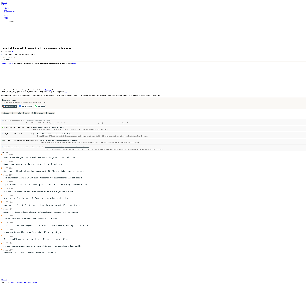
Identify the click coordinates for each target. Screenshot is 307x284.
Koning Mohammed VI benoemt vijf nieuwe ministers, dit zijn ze (54, 134)
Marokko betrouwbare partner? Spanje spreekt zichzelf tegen (30, 218)
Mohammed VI (7, 113)
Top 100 (6, 18)
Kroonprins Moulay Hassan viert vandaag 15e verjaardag (49, 127)
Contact (12, 282)
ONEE (65, 92)
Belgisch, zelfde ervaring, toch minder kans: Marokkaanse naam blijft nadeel (37, 239)
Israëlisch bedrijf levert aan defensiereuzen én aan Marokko (29, 252)
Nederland (6, 8)
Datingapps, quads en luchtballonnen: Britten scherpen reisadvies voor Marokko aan (40, 212)
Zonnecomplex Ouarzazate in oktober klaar (38, 120)
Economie (6, 15)
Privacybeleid (27, 282)
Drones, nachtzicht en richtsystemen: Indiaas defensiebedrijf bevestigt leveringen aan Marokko (45, 225)
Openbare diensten (22, 113)
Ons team (34, 282)
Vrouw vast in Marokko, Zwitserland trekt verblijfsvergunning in (32, 232)
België (5, 10)
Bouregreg (48, 90)
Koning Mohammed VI (7, 63)
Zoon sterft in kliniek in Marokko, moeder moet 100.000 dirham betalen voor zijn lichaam (43, 171)
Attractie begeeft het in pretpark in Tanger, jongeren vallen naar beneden (35, 198)
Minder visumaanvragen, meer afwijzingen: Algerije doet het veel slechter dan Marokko (42, 246)
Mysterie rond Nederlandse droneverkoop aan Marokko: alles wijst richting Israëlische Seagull (45, 184)
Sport (5, 13)
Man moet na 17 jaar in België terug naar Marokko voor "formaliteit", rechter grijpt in (41, 205)
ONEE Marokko (38, 113)
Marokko (6, 7)
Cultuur (6, 17)
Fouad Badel (5, 59)
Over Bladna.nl (19, 282)
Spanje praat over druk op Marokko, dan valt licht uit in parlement (32, 164)
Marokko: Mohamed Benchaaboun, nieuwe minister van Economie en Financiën (67, 147)
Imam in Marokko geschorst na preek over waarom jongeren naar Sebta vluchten (39, 157)
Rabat (74, 63)
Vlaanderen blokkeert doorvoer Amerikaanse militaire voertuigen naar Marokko (38, 191)
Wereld (5, 14)
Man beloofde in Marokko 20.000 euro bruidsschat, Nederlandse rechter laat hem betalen (42, 178)
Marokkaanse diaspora (9, 11)
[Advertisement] (49, 33)
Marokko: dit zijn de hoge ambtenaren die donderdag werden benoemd (59, 140)
